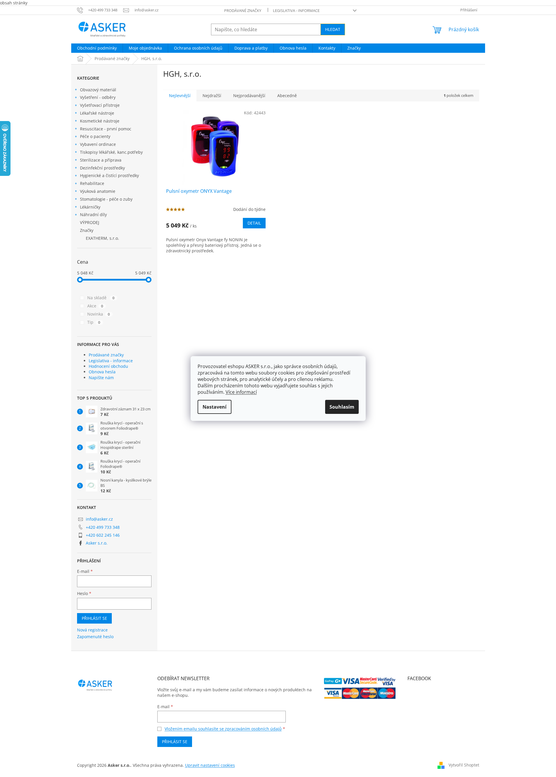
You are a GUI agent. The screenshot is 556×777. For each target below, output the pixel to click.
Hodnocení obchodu (108, 366)
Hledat (332, 29)
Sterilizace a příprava (100, 160)
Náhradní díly (93, 214)
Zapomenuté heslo (95, 636)
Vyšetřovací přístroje (100, 105)
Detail (254, 223)
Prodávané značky (242, 10)
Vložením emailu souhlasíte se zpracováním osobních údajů (223, 729)
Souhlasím (342, 407)
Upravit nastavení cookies (210, 765)
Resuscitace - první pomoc (105, 129)
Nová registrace (92, 630)
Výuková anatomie (97, 191)
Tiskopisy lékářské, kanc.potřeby (111, 152)
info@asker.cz (99, 519)
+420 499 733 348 (103, 527)
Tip (93, 322)
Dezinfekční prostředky (102, 168)
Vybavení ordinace (98, 144)
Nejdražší (212, 95)
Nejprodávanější (249, 95)
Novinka (98, 314)
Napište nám (101, 377)
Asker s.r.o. (96, 543)
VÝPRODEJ (89, 222)
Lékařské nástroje (97, 113)
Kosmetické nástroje (99, 121)
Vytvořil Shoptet (464, 765)
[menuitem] (97, 48)
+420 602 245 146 (103, 535)
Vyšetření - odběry (98, 97)
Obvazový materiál (98, 89)
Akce (95, 306)
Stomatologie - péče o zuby (106, 199)
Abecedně (287, 95)
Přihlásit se (94, 618)
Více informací (241, 392)
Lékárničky (90, 207)
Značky (86, 230)
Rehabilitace (92, 183)
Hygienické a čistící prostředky (109, 175)
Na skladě (101, 297)
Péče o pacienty (95, 136)
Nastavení (214, 407)
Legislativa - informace (296, 10)
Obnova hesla (102, 371)
